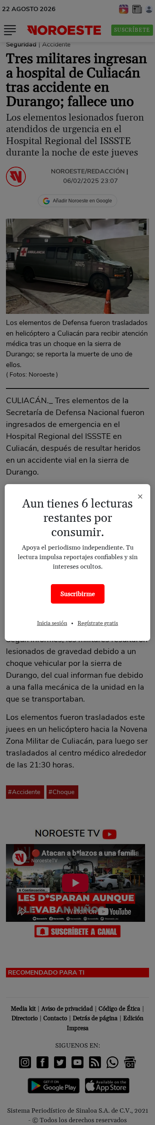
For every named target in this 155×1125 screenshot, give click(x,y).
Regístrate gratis (98, 623)
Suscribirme (77, 594)
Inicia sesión (52, 623)
